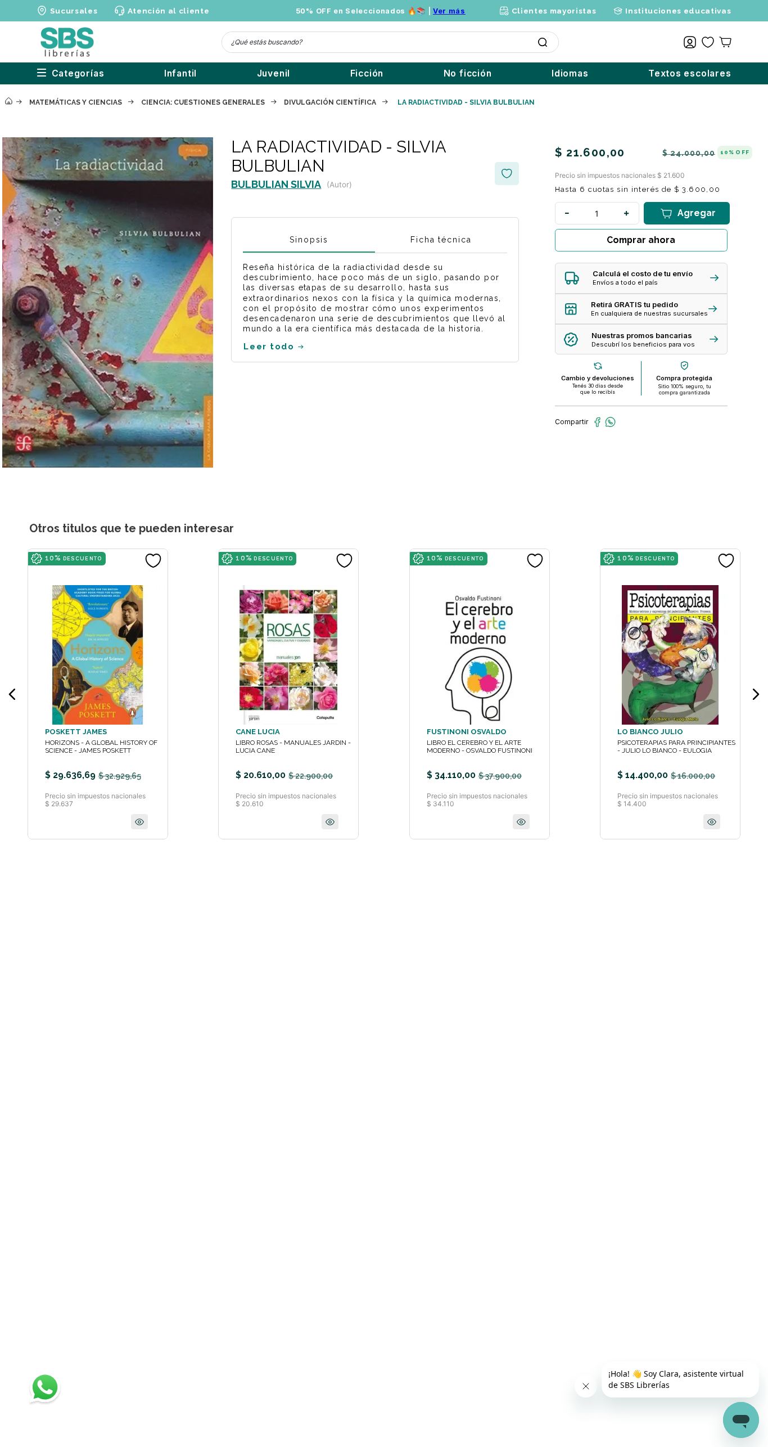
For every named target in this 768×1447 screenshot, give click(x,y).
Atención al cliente (168, 10)
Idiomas (570, 73)
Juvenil (274, 73)
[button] (641, 278)
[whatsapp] (610, 422)
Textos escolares (689, 73)
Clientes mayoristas (554, 10)
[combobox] (390, 42)
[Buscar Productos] (542, 42)
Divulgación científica (330, 102)
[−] (567, 213)
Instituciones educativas (678, 10)
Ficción (367, 73)
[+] (627, 213)
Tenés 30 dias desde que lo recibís (597, 389)
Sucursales (74, 10)
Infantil (180, 73)
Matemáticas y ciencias (75, 102)
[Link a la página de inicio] (8, 102)
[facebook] (597, 422)
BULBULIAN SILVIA (276, 184)
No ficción (468, 73)
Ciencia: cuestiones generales (203, 102)
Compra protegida (684, 378)
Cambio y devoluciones (597, 378)
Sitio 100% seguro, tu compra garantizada (684, 389)
